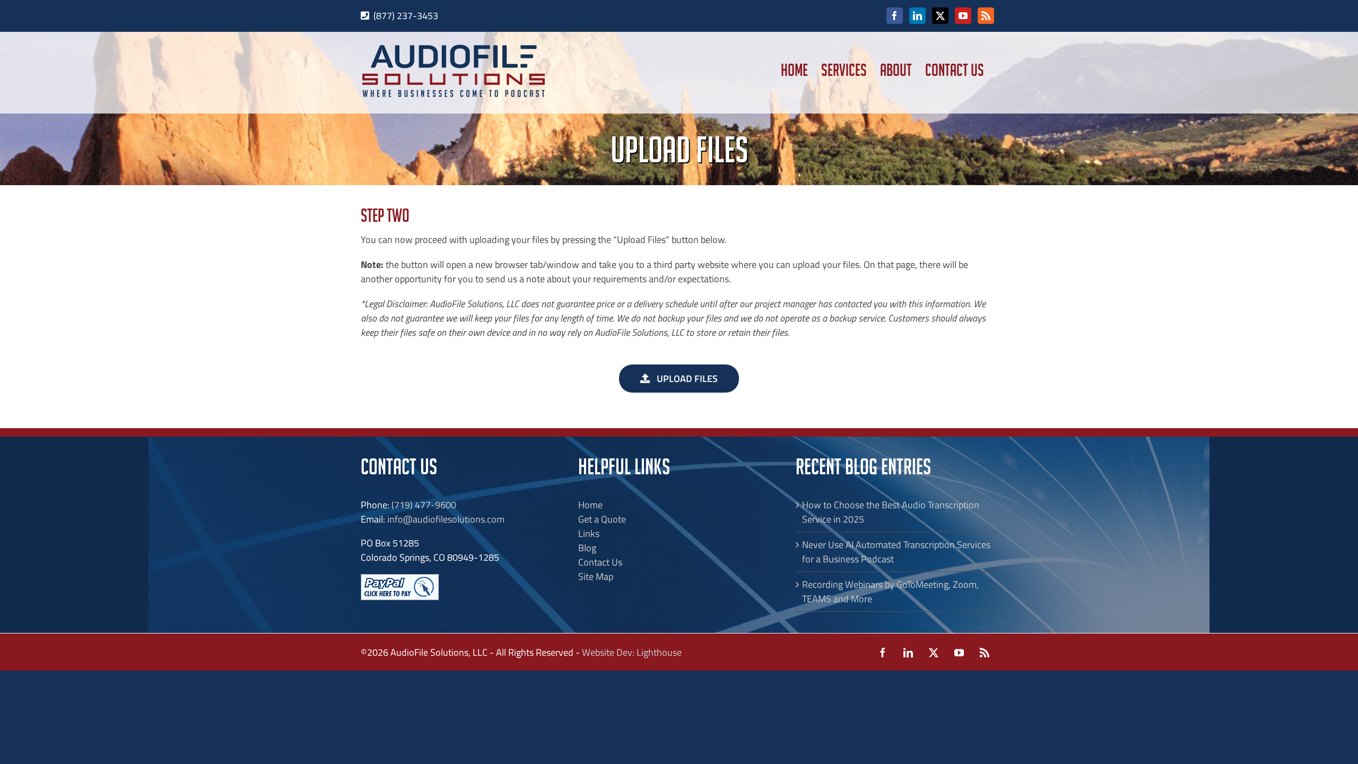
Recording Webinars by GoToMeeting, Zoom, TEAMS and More (890, 591)
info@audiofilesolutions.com (445, 519)
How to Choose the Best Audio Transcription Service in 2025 (890, 512)
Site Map (595, 576)
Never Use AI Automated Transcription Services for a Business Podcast (896, 551)
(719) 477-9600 (423, 505)
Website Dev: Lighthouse (632, 652)
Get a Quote (602, 519)
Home (590, 505)
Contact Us (600, 562)
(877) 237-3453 (405, 15)
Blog (587, 548)
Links (588, 533)
